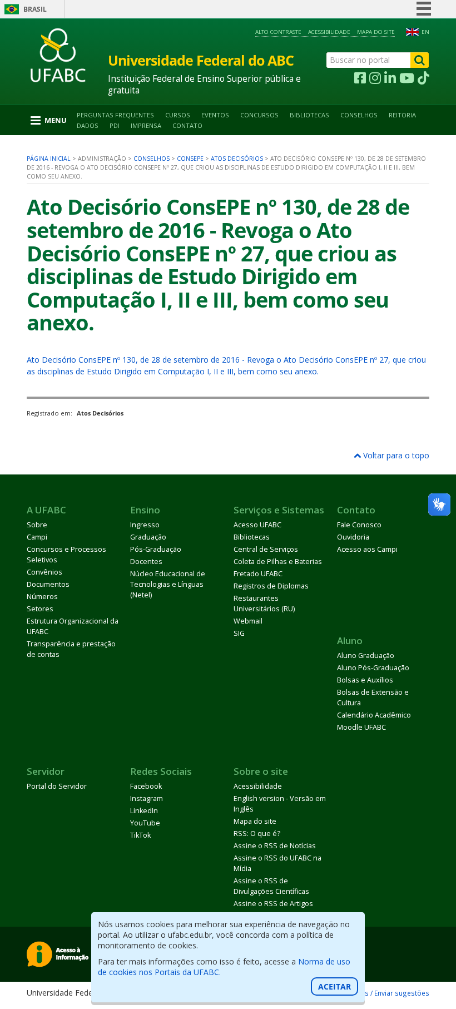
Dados (87, 125)
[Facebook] (360, 78)
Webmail (248, 621)
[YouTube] (406, 78)
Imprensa (146, 125)
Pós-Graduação (155, 549)
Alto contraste (278, 32)
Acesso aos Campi (367, 549)
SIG (239, 633)
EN (425, 32)
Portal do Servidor (57, 786)
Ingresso (145, 525)
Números (42, 596)
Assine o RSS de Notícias (275, 845)
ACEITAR (334, 986)
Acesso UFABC (257, 525)
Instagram (146, 798)
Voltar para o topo (395, 455)
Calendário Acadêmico (374, 715)
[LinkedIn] (390, 78)
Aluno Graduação (365, 655)
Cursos (177, 115)
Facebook (146, 786)
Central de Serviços (266, 549)
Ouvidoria (353, 537)
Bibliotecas (309, 115)
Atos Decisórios (237, 158)
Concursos (259, 115)
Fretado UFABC (258, 573)
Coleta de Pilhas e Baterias (278, 561)
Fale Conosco (359, 525)
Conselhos (359, 115)
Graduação (148, 537)
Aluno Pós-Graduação (373, 667)
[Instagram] (375, 78)
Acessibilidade (329, 32)
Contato (187, 125)
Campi (37, 537)
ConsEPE (190, 158)
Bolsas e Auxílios (365, 680)
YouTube (145, 823)
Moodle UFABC (361, 727)
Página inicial (49, 158)
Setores (40, 609)
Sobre (37, 525)
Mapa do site (376, 32)
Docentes (146, 561)
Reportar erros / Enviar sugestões (375, 992)
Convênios (44, 572)
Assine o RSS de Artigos (273, 903)
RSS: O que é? (257, 833)
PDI (115, 125)
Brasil (35, 9)
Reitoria (402, 115)
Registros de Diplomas (271, 586)
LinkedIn (144, 810)
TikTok (140, 835)
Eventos (215, 115)
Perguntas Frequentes (115, 115)
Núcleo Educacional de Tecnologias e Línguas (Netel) (167, 584)
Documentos (48, 584)
